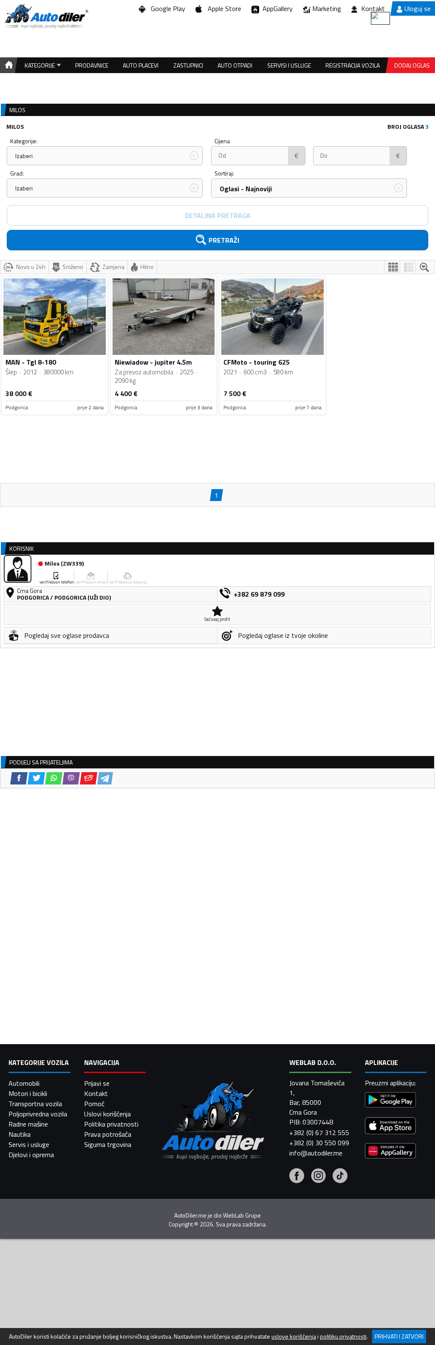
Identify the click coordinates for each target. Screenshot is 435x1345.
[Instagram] (318, 1176)
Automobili (24, 1083)
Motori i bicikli (27, 1093)
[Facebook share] (19, 778)
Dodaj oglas (412, 65)
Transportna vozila (35, 1104)
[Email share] (89, 778)
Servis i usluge (28, 1144)
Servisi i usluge (289, 65)
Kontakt (373, 8)
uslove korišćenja (293, 1336)
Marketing (326, 8)
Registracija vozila (352, 65)
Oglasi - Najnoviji (246, 189)
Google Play (166, 8)
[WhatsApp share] (54, 778)
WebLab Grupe (242, 1215)
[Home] (7, 65)
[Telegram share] (105, 778)
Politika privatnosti (111, 1124)
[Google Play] (390, 1101)
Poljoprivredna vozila (37, 1114)
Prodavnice (91, 65)
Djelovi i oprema (31, 1155)
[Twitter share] (36, 778)
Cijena (222, 140)
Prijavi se (97, 1083)
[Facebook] (296, 1176)
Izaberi (24, 155)
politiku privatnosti (343, 1336)
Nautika (19, 1134)
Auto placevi (140, 65)
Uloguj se (417, 8)
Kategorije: (23, 140)
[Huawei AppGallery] (390, 1152)
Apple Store (222, 8)
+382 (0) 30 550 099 (319, 1143)
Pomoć (94, 1104)
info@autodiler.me (315, 1153)
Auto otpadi (235, 65)
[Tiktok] (340, 1176)
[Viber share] (71, 778)
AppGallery (276, 8)
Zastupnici (188, 65)
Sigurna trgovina (107, 1144)
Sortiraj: (224, 173)
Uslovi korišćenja (107, 1114)
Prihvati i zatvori (399, 1336)
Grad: (17, 173)
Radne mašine (28, 1124)
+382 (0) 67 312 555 (319, 1132)
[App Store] (390, 1127)
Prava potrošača (107, 1134)
